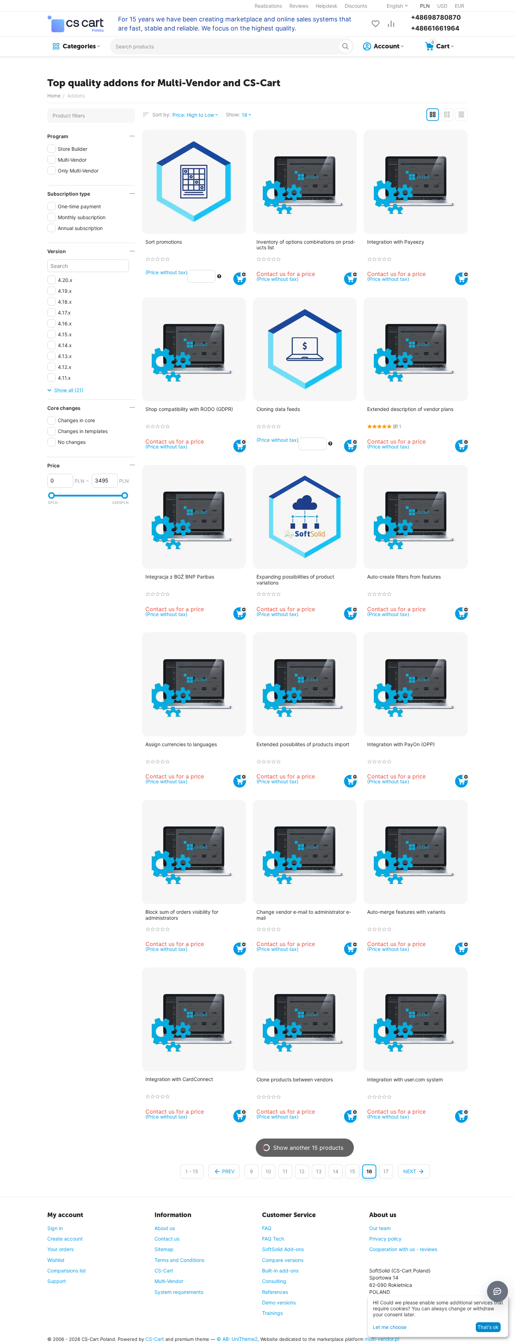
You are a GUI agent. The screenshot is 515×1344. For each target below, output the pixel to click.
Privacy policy (385, 1239)
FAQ (267, 1228)
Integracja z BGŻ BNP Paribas (179, 577)
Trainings (272, 1313)
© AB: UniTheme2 (237, 1339)
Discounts (356, 6)
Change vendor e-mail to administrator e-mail (303, 915)
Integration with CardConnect (179, 1079)
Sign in (55, 1228)
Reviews (298, 6)
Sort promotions (163, 242)
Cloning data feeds (278, 409)
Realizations (268, 6)
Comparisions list (66, 1271)
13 (319, 1171)
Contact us (166, 1239)
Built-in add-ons (280, 1271)
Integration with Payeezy (395, 242)
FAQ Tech (273, 1239)
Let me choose (389, 1327)
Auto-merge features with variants (406, 912)
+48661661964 (435, 28)
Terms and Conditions (179, 1260)
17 (386, 1171)
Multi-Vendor (168, 1281)
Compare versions (282, 1260)
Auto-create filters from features (404, 577)
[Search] (345, 46)
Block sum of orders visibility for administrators (181, 915)
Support (56, 1281)
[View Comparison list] (391, 24)
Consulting (274, 1281)
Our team (380, 1228)
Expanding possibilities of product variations (295, 580)
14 (335, 1171)
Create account (65, 1239)
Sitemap (163, 1249)
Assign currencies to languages (181, 744)
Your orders (60, 1249)
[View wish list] (375, 24)
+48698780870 (436, 17)
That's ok (488, 1327)
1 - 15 (191, 1171)
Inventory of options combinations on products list (305, 245)
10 (268, 1171)
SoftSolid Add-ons (283, 1249)
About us (164, 1228)
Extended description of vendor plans (410, 409)
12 (301, 1171)
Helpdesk (326, 6)
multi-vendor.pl (382, 1339)
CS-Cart (163, 1271)
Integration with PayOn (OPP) (401, 744)
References (275, 1292)
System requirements (178, 1292)
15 (352, 1171)
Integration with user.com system (405, 1079)
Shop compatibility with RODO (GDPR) (189, 409)
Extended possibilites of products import (302, 744)
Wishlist (55, 1260)
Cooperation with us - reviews (403, 1249)
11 (285, 1171)
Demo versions (279, 1302)
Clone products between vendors (294, 1079)
